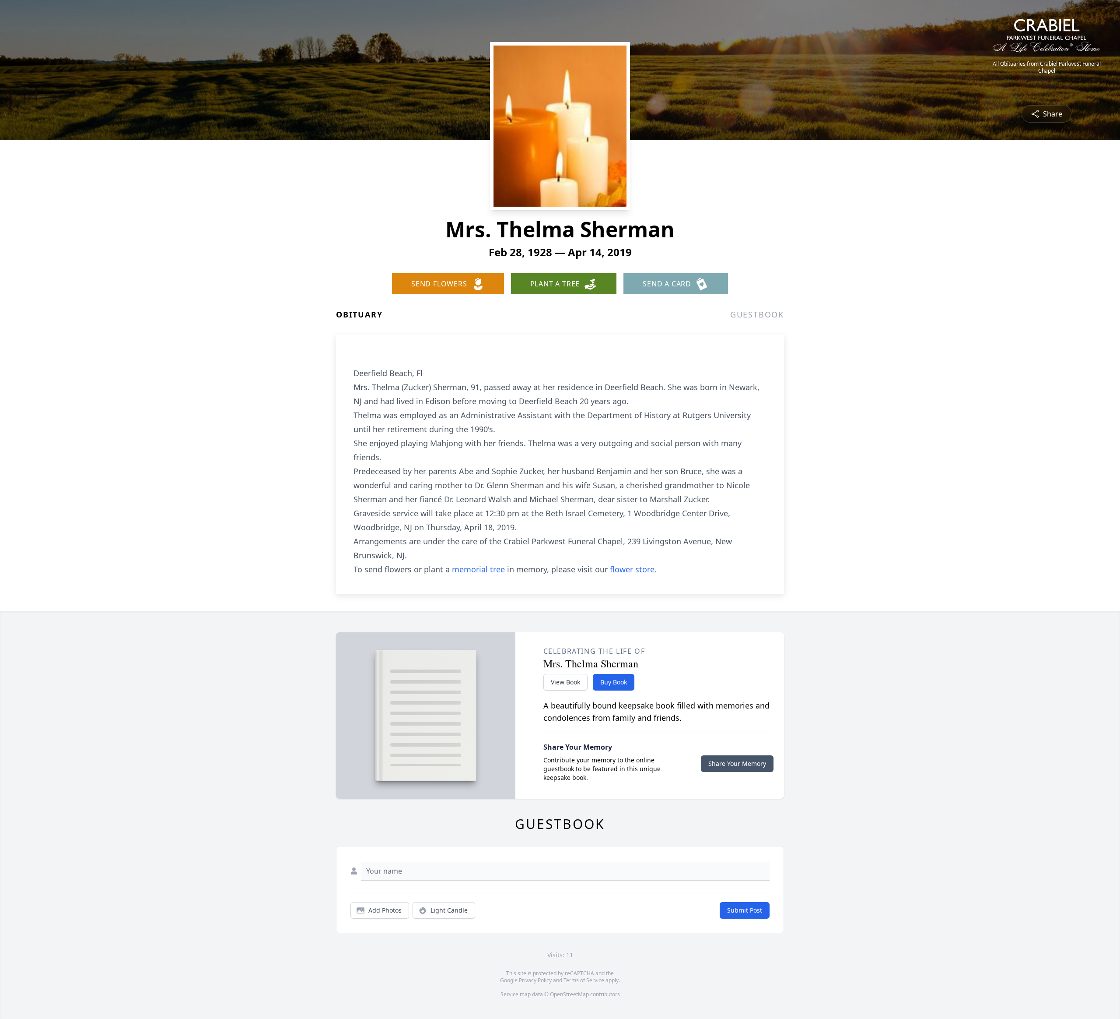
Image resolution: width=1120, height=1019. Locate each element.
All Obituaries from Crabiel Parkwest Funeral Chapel (1047, 67)
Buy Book (613, 682)
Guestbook (757, 314)
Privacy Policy (535, 980)
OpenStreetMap (569, 994)
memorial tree (478, 569)
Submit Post (744, 910)
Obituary (359, 314)
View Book (565, 682)
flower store (632, 569)
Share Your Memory (737, 763)
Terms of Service (584, 980)
